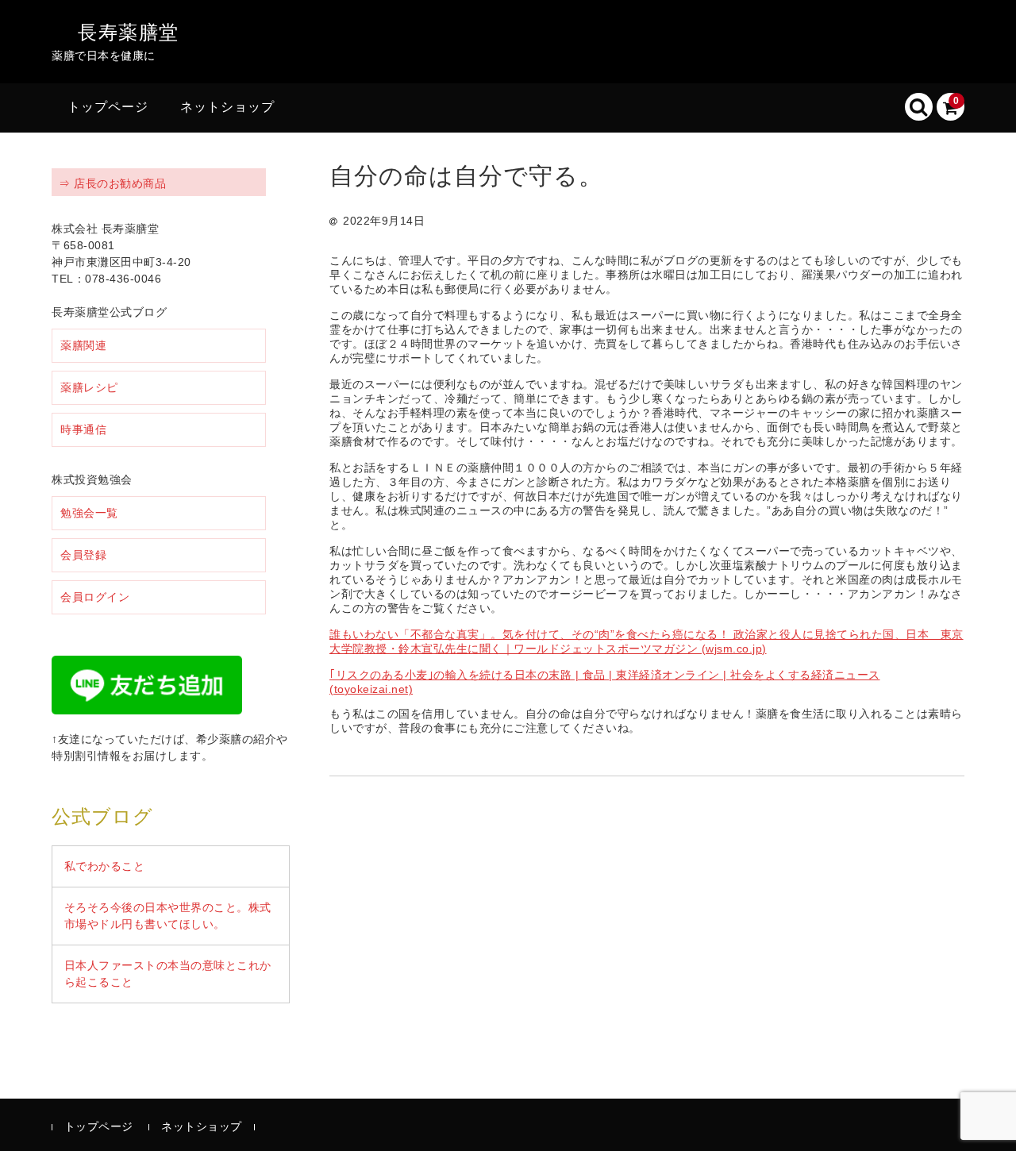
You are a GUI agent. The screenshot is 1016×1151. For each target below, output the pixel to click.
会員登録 (83, 555)
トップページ (107, 107)
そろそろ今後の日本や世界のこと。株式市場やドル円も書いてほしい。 (167, 915)
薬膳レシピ (89, 387)
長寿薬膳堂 (128, 32)
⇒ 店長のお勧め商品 (112, 183)
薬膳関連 (83, 345)
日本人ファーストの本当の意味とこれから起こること (167, 973)
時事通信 (83, 429)
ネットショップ (227, 107)
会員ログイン (94, 597)
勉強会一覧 (89, 512)
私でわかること (104, 866)
